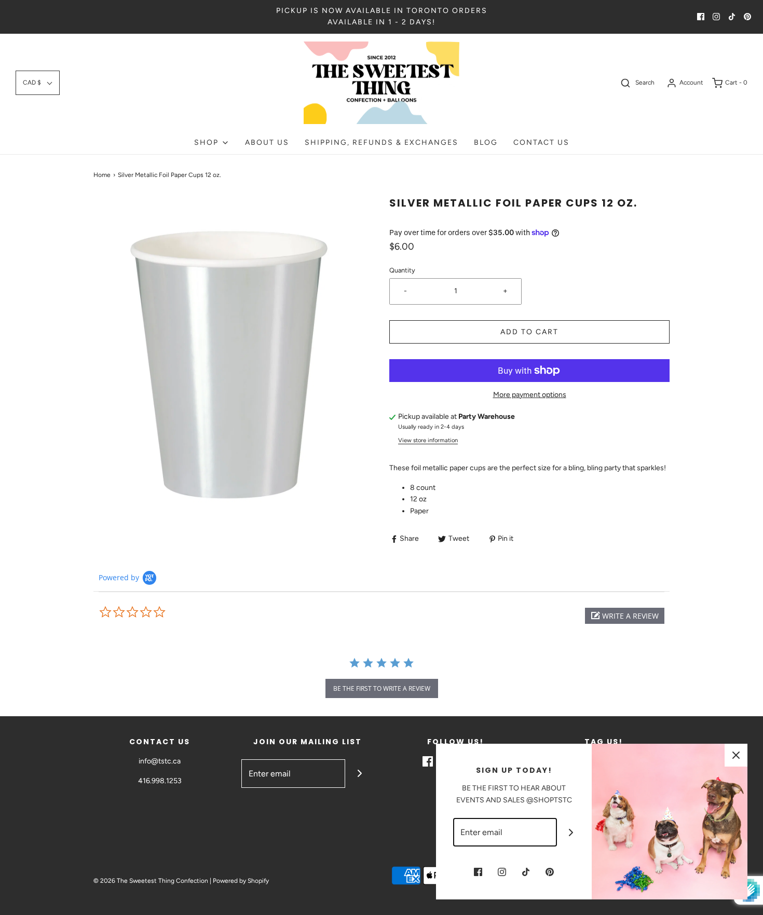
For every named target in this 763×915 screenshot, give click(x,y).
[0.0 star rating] (156, 612)
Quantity (402, 270)
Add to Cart (529, 331)
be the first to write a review (381, 688)
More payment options (529, 394)
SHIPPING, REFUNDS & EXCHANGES (381, 142)
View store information (428, 440)
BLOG (486, 142)
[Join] (359, 773)
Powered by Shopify (241, 880)
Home (102, 175)
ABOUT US (267, 142)
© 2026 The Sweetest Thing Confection (150, 880)
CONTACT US (541, 142)
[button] (38, 83)
